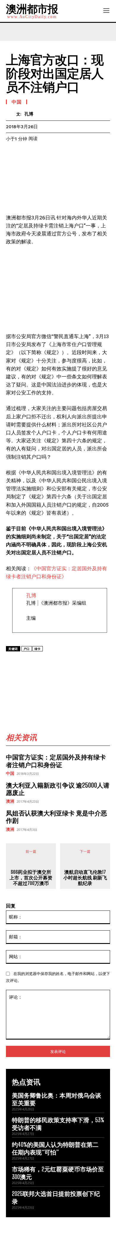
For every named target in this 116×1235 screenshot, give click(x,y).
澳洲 (10, 801)
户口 (26, 649)
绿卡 (38, 649)
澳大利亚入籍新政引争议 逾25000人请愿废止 (57, 788)
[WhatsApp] (58, 662)
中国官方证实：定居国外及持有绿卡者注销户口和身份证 (56, 760)
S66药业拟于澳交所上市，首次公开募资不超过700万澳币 (31, 877)
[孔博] (11, 114)
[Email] (99, 662)
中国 (10, 773)
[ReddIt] (85, 662)
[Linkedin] (72, 662)
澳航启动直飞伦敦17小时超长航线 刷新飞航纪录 (85, 877)
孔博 (28, 114)
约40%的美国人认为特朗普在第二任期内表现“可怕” (55, 1148)
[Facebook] (31, 662)
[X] (44, 662)
